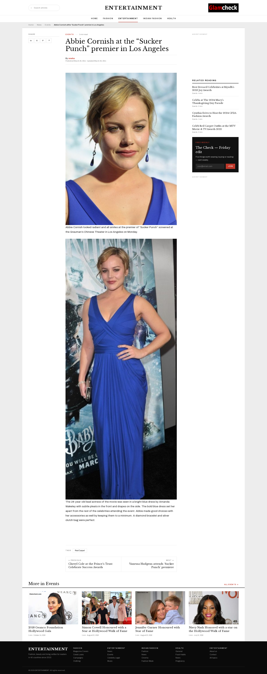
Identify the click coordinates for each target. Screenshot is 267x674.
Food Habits (181, 655)
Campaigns (78, 658)
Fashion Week (147, 661)
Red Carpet (80, 550)
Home (94, 18)
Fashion (108, 18)
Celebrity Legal (113, 658)
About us (213, 651)
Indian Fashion (152, 18)
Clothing (76, 661)
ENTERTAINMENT (133, 7)
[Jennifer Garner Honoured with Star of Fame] (160, 607)
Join (230, 166)
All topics (213, 658)
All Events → (231, 584)
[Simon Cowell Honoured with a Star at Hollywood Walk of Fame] (107, 607)
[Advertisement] (215, 55)
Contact (213, 655)
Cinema (145, 658)
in (31, 40)
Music (109, 661)
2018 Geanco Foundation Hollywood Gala (45, 629)
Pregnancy (180, 661)
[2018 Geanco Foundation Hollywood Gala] (53, 607)
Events (48, 25)
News (39, 25)
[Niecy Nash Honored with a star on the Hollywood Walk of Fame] (214, 607)
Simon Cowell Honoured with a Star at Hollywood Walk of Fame (104, 629)
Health (171, 18)
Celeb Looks (78, 655)
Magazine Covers (80, 651)
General (179, 651)
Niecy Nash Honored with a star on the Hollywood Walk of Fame (213, 629)
